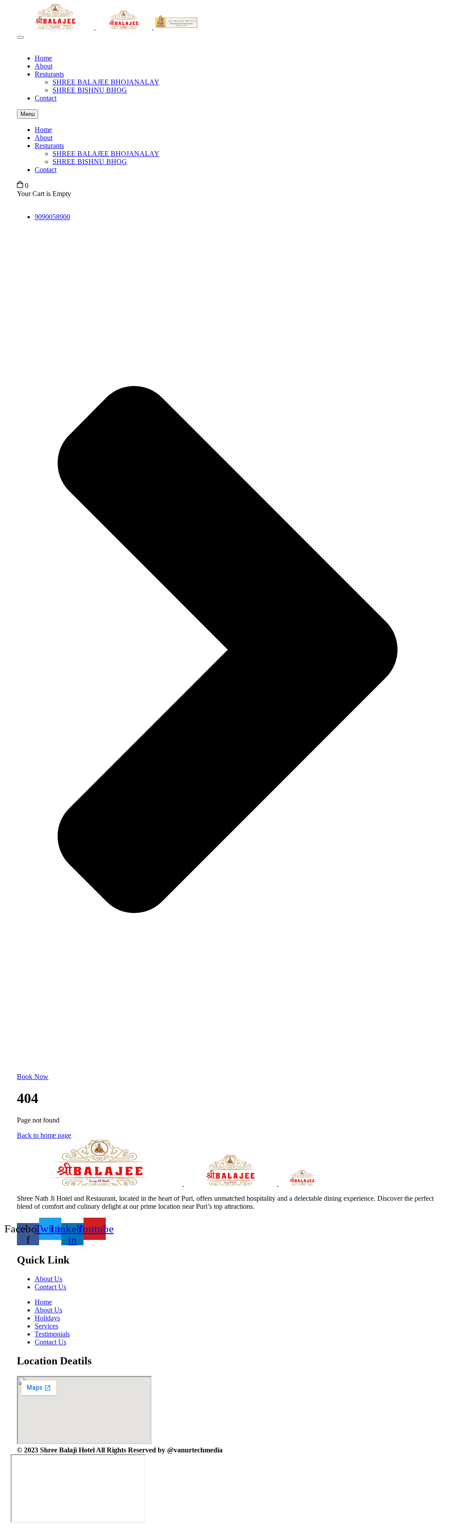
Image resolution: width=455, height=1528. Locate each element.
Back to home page (44, 1135)
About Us (48, 1279)
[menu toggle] (20, 37)
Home (43, 58)
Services (46, 1326)
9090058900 (52, 217)
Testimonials (52, 1334)
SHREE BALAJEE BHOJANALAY (106, 82)
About (43, 66)
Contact (45, 98)
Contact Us (50, 1287)
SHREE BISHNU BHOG (89, 90)
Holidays (47, 1318)
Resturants (49, 74)
